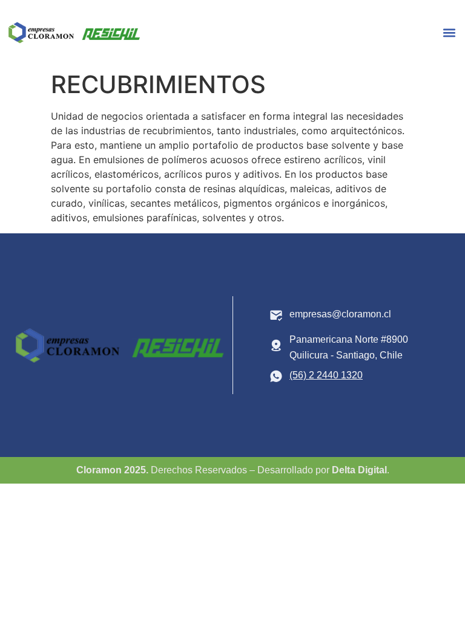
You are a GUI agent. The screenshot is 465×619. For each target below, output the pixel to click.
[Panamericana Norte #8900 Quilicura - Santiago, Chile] (276, 345)
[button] (449, 33)
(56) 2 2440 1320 (326, 375)
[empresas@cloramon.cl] (276, 315)
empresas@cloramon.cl (340, 314)
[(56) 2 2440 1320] (276, 376)
